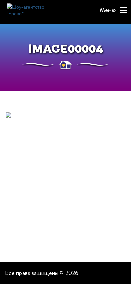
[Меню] (123, 10)
